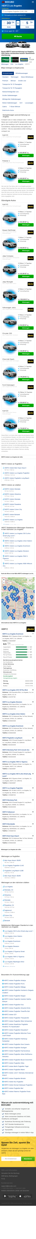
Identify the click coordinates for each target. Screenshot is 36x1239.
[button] (25, 595)
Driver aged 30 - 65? (11, 31)
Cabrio (4, 106)
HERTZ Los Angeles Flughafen (12, 788)
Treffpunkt (5, 8)
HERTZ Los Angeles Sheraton (12, 702)
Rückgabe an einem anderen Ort (15, 15)
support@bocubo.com (8, 1186)
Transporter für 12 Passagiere (12, 84)
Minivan (13, 81)
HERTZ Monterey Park (9, 800)
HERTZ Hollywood (8, 812)
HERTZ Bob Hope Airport (10, 836)
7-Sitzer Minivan (14, 106)
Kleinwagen (14, 77)
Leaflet (23, 619)
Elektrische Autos (8, 110)
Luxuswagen (29, 103)
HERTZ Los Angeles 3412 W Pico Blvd (15, 690)
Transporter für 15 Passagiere (12, 88)
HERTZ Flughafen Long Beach (12, 738)
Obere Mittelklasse (27, 77)
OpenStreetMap (30, 619)
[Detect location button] (32, 11)
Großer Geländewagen (9, 95)
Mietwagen (26, 155)
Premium (5, 81)
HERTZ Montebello (8, 824)
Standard (5, 77)
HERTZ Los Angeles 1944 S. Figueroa (14, 762)
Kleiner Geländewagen (9, 103)
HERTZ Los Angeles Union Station (13, 714)
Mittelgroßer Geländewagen (11, 99)
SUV (21, 103)
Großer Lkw (22, 81)
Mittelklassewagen (22, 73)
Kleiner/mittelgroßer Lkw (10, 92)
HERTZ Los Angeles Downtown (12, 634)
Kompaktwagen (8, 73)
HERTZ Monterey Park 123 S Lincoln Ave (15, 750)
